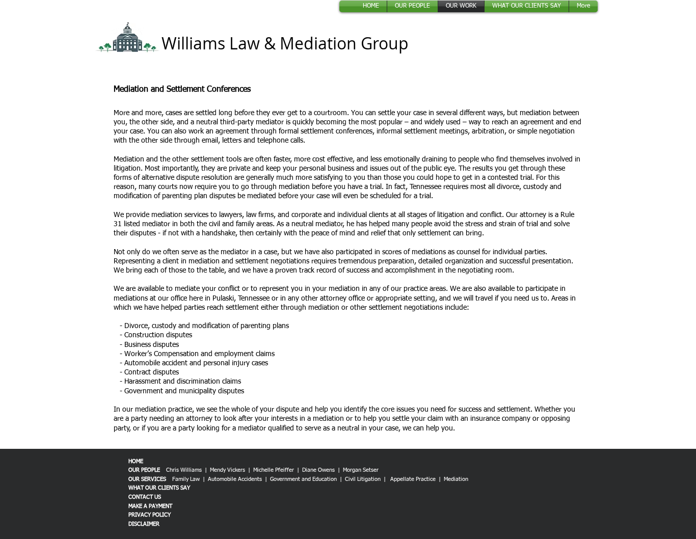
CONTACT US (144, 497)
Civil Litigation (363, 479)
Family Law (186, 479)
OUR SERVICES (147, 479)
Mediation (456, 479)
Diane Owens (318, 470)
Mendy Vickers (227, 470)
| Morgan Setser (359, 470)
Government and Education (303, 479)
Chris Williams (184, 470)
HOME (135, 461)
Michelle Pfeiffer (273, 470)
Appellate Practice (413, 479)
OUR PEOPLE (144, 470)
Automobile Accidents (235, 479)
